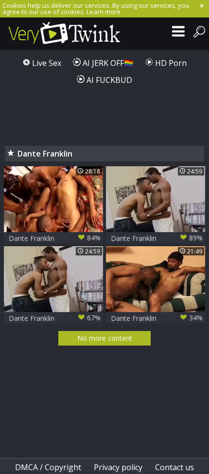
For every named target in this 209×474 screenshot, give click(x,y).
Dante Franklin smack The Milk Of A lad (157, 238)
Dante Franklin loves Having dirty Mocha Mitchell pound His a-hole (55, 318)
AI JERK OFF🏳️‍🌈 (107, 63)
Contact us (174, 467)
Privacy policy (118, 467)
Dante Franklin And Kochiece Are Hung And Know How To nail (157, 318)
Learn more (104, 11)
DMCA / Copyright (48, 467)
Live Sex (45, 63)
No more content (104, 338)
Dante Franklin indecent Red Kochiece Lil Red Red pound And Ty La (55, 238)
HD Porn (170, 63)
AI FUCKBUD (108, 80)
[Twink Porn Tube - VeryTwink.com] (64, 33)
